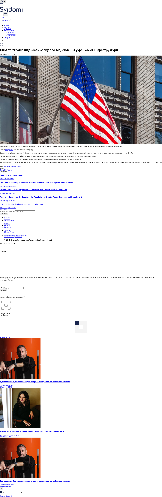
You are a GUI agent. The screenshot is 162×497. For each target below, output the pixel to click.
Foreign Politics (15, 166)
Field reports (12, 35)
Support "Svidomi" (6, 496)
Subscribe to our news (7, 211)
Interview (7, 37)
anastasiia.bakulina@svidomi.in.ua (15, 235)
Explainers (7, 29)
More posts (3, 209)
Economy (7, 166)
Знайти (3, 290)
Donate (2, 17)
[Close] (1, 488)
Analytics (7, 27)
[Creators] (4, 284)
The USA (3, 170)
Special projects (9, 220)
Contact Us (7, 230)
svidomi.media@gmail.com (13, 237)
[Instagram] (1, 5)
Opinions (11, 32)
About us (7, 39)
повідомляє (9, 150)
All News (7, 217)
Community (7, 227)
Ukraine (9, 170)
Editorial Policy (9, 232)
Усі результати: (5, 337)
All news (6, 25)
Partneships (11, 34)
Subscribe (4, 214)
